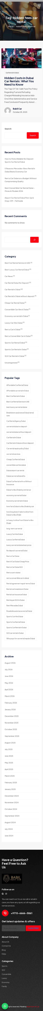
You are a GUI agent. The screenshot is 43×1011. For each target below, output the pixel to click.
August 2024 (10, 822)
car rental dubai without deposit (18, 432)
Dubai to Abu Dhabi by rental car (18, 490)
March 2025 (10, 776)
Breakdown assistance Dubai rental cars (20, 414)
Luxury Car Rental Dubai (15, 539)
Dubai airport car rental (15, 470)
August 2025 (10, 742)
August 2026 (10, 663)
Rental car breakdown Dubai (17, 589)
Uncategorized (12, 362)
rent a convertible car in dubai (17, 578)
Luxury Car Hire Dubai (14, 322)
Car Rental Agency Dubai (16, 421)
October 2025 (11, 729)
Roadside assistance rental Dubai (19, 611)
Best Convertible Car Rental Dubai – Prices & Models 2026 (20, 189)
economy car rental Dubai (16, 495)
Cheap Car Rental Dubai (15, 302)
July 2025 (9, 749)
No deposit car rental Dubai (16, 550)
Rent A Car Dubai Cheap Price (17, 561)
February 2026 (11, 703)
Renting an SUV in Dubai (15, 600)
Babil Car (17, 108)
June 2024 (9, 835)
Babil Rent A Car (33, 1006)
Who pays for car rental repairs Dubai (20, 638)
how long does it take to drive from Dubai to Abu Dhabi (19, 513)
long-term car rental (14, 528)
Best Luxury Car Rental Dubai (18, 269)
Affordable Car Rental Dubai (17, 385)
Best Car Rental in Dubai (15, 396)
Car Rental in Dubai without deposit (20, 296)
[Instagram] (6, 894)
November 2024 (12, 802)
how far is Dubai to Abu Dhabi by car (20, 506)
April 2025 (9, 769)
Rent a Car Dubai (12, 556)
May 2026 (9, 683)
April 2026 (9, 689)
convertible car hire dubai (16, 465)
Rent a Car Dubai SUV (14, 567)
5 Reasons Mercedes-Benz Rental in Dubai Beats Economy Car (20, 170)
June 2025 (9, 756)
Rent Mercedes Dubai (14, 605)
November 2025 (11, 723)
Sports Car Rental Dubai (16, 342)
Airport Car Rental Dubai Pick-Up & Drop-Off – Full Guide (19, 199)
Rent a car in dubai (13, 572)
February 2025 (11, 782)
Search (8, 128)
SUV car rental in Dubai (15, 633)
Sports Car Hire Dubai (14, 616)
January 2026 (10, 709)
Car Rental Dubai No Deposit (18, 282)
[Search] (34, 240)
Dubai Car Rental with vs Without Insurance (19, 482)
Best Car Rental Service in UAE (18, 263)
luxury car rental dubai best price (18, 545)
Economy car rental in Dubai (17, 316)
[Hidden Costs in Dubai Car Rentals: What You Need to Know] (21, 58)
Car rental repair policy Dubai (17, 448)
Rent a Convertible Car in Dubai (19, 336)
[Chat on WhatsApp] (5, 1006)
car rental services (13, 454)
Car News (10, 276)
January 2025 (10, 789)
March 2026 (10, 696)
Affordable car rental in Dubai (17, 391)
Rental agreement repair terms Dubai (20, 583)
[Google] (3, 894)
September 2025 (12, 736)
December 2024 (12, 796)
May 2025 (9, 762)
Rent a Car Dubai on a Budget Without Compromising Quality (21, 179)
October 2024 (11, 809)
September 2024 (12, 816)
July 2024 (9, 829)
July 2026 (9, 669)
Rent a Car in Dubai (13, 329)
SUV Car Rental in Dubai (15, 356)
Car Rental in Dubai (12, 73)
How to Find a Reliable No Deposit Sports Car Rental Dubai (19, 160)
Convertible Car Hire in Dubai (17, 309)
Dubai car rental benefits (15, 476)
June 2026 (9, 676)
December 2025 (12, 716)
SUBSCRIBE (33, 928)
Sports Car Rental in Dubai (17, 349)
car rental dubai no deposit (16, 426)
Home (10, 26)
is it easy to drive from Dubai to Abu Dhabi (19, 521)
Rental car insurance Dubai (16, 594)
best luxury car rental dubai (16, 407)
